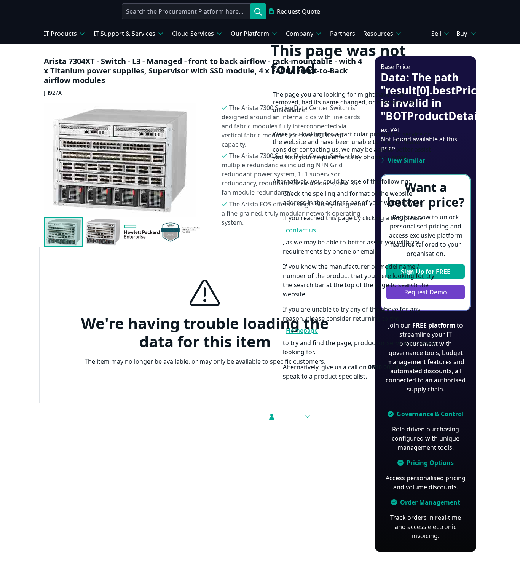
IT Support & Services (124, 33)
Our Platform (250, 33)
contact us (301, 230)
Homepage (302, 330)
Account (289, 416)
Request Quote (298, 11)
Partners (342, 33)
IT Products (60, 33)
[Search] (258, 11)
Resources (378, 33)
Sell (436, 33)
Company (299, 33)
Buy (461, 33)
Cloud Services (193, 33)
